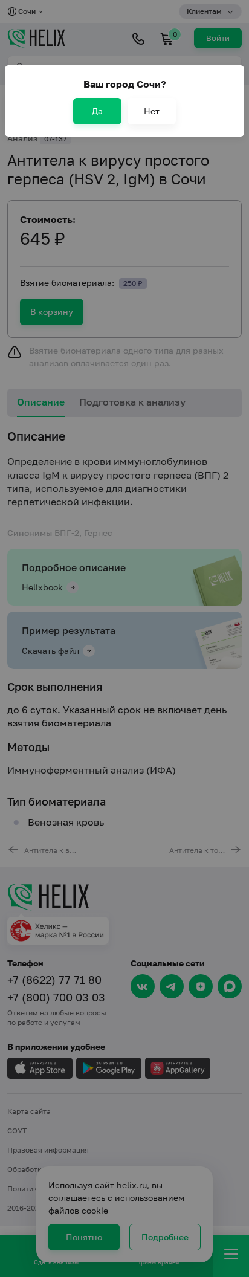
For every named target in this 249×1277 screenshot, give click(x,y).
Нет (152, 111)
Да (97, 111)
